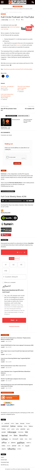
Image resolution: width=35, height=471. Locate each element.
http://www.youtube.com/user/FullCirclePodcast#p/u (18, 69)
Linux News (5, 335)
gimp (17, 429)
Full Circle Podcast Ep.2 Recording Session (28, 121)
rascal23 (2, 341)
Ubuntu (12, 449)
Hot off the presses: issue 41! (8, 109)
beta (17, 423)
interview (20, 432)
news (30, 439)
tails (19, 445)
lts (10, 439)
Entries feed (4, 459)
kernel (5, 435)
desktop (19, 426)
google (4, 432)
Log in (2, 457)
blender (22, 423)
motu (26, 439)
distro (25, 426)
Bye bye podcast (16, 119)
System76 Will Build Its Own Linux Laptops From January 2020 (17, 345)
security (8, 445)
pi (8, 442)
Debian (13, 426)
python (21, 442)
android (7, 423)
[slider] (31, 200)
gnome (23, 429)
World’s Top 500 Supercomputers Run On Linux (13, 379)
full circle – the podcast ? (7, 86)
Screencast (19, 45)
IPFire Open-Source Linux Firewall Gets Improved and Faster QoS (17, 8)
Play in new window (14, 205)
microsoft (15, 439)
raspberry (28, 442)
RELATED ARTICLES (11, 115)
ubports (4, 449)
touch (27, 446)
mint (21, 439)
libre (15, 435)
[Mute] (27, 201)
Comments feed (5, 462)
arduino (12, 423)
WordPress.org (4, 464)
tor (23, 445)
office (4, 443)
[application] (17, 200)
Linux (5, 439)
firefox (4, 429)
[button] (32, 2)
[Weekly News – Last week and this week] (6, 122)
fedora (31, 426)
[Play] (3, 201)
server (14, 445)
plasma (13, 442)
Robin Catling (5, 19)
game (8, 428)
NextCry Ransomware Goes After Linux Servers (13, 365)
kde (26, 432)
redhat (3, 445)
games (12, 429)
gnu (28, 429)
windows (19, 448)
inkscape (11, 432)
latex (10, 435)
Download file (4, 205)
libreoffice (23, 435)
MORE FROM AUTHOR (23, 115)
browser (28, 423)
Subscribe (17, 163)
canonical (5, 426)
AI (2, 423)
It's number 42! (29, 108)
